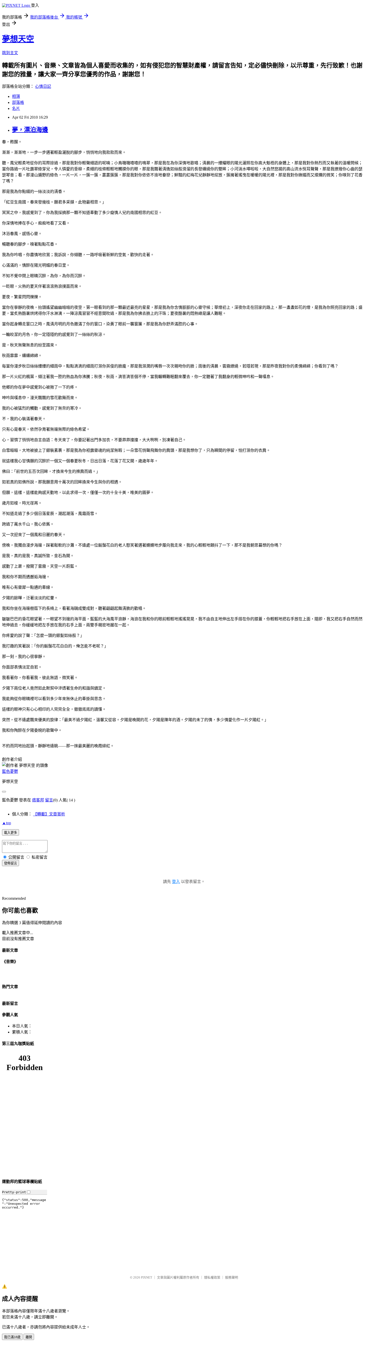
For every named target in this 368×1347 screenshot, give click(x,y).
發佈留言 (10, 863)
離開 (29, 1337)
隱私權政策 (212, 1277)
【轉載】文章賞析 (49, 814)
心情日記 (43, 86)
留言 (49, 800)
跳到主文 (10, 53)
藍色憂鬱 (10, 771)
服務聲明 (231, 1277)
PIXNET (146, 1277)
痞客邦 (38, 800)
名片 (16, 108)
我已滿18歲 (12, 1337)
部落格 (18, 102)
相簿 (16, 96)
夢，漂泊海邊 (30, 129)
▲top (6, 823)
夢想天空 (18, 38)
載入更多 (10, 833)
